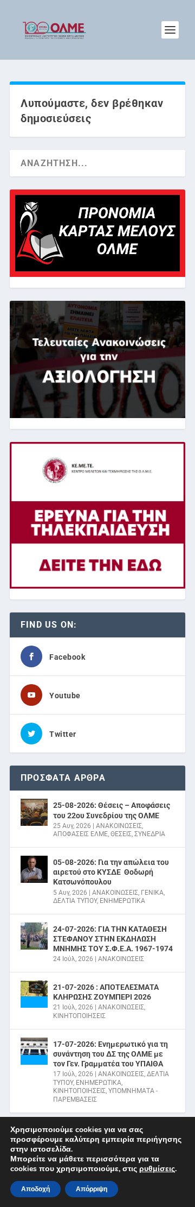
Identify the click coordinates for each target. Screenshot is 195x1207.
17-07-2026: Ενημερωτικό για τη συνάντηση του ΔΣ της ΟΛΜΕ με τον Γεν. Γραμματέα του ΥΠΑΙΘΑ (110, 1054)
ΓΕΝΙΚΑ (152, 892)
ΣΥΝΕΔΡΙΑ (149, 834)
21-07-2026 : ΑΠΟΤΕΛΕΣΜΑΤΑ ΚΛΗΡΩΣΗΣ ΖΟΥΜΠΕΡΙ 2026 (106, 992)
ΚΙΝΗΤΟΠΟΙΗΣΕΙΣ (79, 1016)
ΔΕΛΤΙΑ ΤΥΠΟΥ (75, 901)
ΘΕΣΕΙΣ (121, 834)
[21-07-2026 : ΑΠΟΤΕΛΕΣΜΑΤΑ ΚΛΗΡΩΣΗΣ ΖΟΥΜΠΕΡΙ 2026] (34, 994)
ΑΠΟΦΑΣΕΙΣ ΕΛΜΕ (80, 834)
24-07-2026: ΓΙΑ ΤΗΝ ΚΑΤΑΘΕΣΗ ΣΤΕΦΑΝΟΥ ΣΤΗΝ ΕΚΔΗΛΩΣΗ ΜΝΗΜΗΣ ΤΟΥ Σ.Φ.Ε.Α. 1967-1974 (113, 939)
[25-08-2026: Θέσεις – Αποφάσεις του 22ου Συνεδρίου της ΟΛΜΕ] (34, 812)
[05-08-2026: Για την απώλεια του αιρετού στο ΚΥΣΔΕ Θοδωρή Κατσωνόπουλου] (34, 869)
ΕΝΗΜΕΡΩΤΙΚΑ (122, 901)
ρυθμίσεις (157, 1169)
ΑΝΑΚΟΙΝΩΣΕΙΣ (119, 826)
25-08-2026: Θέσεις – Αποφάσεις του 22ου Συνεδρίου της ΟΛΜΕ (111, 810)
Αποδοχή (35, 1189)
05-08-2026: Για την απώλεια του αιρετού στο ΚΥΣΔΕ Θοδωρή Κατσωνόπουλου (111, 872)
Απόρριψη (91, 1189)
